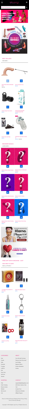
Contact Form (18, 389)
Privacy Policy (24, 398)
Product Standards (19, 366)
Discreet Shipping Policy (15, 398)
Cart (2, 393)
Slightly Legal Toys (14, 404)
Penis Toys (3, 372)
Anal (2, 358)
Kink (2, 370)
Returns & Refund (6, 398)
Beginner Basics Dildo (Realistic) (8, 196)
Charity (17, 368)
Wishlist (2, 389)
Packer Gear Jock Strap (6, 136)
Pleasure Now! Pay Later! (21, 360)
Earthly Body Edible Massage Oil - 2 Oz (21, 341)
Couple (2, 360)
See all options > (6, 265)
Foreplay (3, 366)
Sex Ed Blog (18, 362)
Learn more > (5, 146)
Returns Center (4, 387)
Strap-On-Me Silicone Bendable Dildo (7, 85)
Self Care (3, 374)
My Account (3, 391)
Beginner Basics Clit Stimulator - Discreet (21, 170)
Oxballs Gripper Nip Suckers (7, 110)
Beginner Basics (19, 364)
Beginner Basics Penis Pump (20, 221)
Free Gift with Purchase (21, 358)
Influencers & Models (20, 391)
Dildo (2, 362)
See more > (5, 60)
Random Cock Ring (5, 340)
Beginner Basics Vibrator (19, 196)
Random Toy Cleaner (6, 315)
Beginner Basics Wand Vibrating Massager (8, 222)
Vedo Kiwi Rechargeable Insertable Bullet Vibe (19, 111)
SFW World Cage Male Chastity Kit (21, 137)
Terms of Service (12, 400)
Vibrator (2, 376)
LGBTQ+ (3, 368)
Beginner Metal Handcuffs (20, 315)
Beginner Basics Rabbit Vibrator (7, 170)
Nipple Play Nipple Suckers (20, 289)
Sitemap (18, 400)
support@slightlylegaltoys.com (22, 383)
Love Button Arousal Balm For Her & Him (7, 290)
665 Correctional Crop (19, 84)
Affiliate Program (19, 393)
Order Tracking (4, 384)
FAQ (2, 383)
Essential (3, 364)
